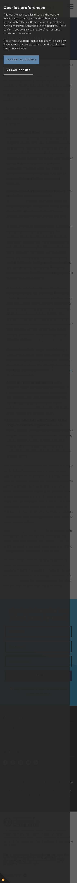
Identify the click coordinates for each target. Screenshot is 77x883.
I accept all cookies (21, 59)
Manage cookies (18, 70)
